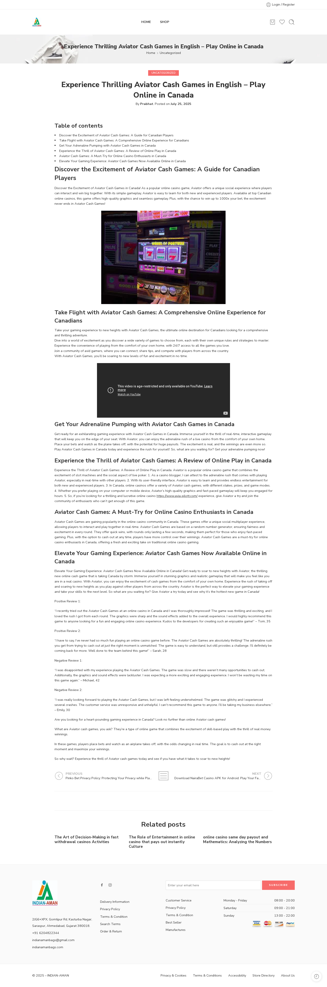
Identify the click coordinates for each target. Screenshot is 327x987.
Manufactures (176, 930)
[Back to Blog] (163, 775)
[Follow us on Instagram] (110, 885)
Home (150, 53)
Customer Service (179, 900)
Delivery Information (114, 901)
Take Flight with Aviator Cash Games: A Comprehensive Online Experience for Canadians (124, 140)
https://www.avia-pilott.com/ (177, 496)
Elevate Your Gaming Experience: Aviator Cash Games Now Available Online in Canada (122, 161)
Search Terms (110, 924)
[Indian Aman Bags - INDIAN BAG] (36, 22)
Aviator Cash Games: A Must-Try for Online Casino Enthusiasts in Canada (112, 156)
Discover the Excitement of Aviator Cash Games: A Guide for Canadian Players (116, 135)
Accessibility (237, 975)
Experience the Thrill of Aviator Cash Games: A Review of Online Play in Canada (117, 151)
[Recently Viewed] (316, 976)
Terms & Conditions (207, 975)
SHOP (164, 22)
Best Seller (174, 922)
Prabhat (146, 104)
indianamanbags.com (47, 947)
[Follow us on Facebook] (102, 885)
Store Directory (263, 975)
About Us (288, 975)
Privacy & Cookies (173, 975)
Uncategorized (170, 53)
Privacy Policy (110, 909)
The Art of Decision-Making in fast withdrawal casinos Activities (86, 839)
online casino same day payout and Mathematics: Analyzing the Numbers (237, 839)
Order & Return (111, 931)
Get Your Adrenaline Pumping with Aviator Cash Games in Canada (107, 145)
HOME (146, 22)
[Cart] (272, 22)
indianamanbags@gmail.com (53, 940)
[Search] (292, 22)
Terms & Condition (113, 916)
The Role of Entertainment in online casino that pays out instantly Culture (162, 842)
